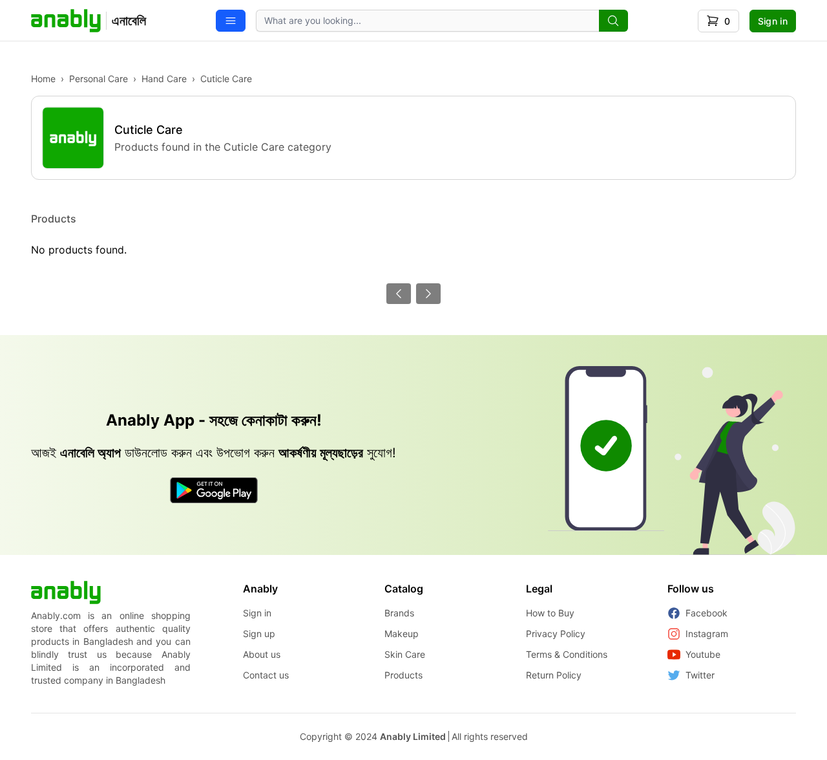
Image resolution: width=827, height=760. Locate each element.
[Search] (613, 21)
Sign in (773, 21)
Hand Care (164, 78)
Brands (399, 612)
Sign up (259, 633)
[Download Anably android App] (214, 490)
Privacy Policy (555, 633)
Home (43, 78)
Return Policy (553, 674)
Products (403, 674)
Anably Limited (413, 736)
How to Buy (550, 612)
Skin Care (404, 654)
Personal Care (98, 78)
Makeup (401, 633)
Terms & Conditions (566, 654)
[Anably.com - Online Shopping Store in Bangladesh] (66, 592)
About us (261, 654)
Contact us (266, 674)
